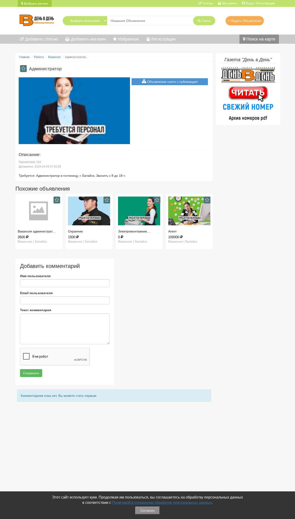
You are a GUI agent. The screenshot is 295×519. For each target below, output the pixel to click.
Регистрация (163, 39)
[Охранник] (89, 211)
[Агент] (189, 211)
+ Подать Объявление (245, 21)
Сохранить (31, 373)
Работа (39, 57)
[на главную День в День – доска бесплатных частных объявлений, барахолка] (36, 20)
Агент (172, 231)
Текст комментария (35, 310)
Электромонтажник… (134, 231)
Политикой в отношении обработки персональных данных (162, 503)
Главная (24, 57)
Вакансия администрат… (37, 231)
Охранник (75, 231)
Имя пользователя (35, 276)
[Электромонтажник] (139, 211)
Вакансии (54, 57)
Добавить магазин (88, 39)
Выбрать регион (35, 3)
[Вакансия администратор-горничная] (39, 211)
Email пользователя (36, 293)
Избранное (128, 39)
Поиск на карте (260, 39)
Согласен (147, 510)
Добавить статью (41, 39)
